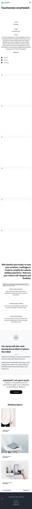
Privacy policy (16, 504)
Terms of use (16, 502)
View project (5, 431)
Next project (26, 490)
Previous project (7, 490)
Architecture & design (7, 482)
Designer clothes (6, 430)
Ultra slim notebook (7, 456)
